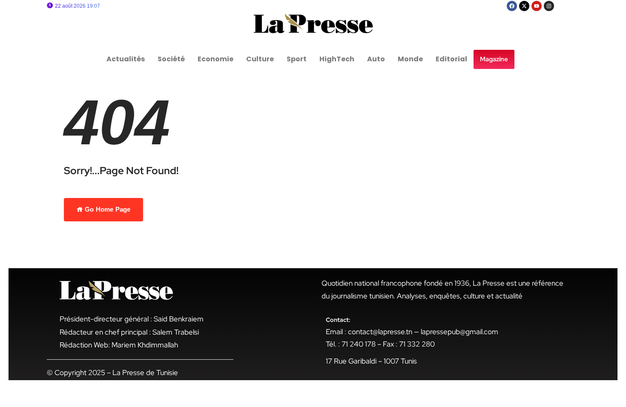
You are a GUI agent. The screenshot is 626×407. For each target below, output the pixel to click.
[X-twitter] (524, 6)
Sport (297, 59)
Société (171, 59)
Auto (376, 59)
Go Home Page (106, 209)
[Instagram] (549, 6)
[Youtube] (536, 6)
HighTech (336, 59)
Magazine (494, 59)
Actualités (125, 59)
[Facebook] (512, 6)
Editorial (451, 59)
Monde (410, 59)
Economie (215, 59)
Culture (260, 59)
